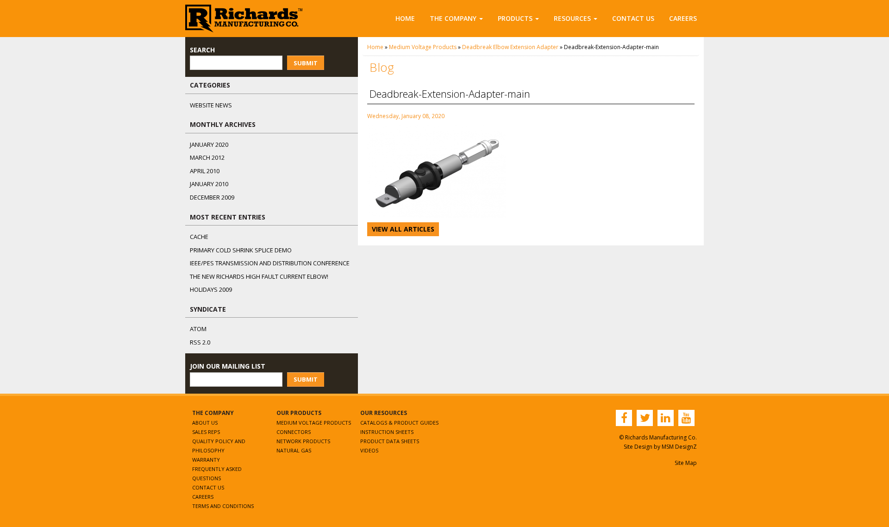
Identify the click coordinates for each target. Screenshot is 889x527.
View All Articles (403, 229)
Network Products (303, 441)
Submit (306, 63)
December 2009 (212, 197)
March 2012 (207, 157)
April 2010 (204, 171)
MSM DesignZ (679, 447)
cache (199, 236)
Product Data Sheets (389, 441)
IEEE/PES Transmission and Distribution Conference (270, 263)
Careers (683, 18)
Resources (572, 18)
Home (405, 18)
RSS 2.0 (200, 342)
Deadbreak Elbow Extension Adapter (510, 47)
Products (515, 18)
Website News (211, 105)
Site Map (686, 463)
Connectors (293, 431)
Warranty (206, 459)
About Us (205, 422)
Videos (369, 450)
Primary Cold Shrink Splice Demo (241, 250)
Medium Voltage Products (423, 47)
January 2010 (209, 184)
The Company (453, 18)
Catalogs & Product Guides (399, 422)
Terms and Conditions (223, 505)
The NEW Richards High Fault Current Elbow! (259, 276)
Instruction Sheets (386, 431)
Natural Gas (293, 450)
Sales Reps (206, 431)
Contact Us (633, 18)
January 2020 (209, 144)
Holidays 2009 (211, 289)
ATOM (198, 329)
